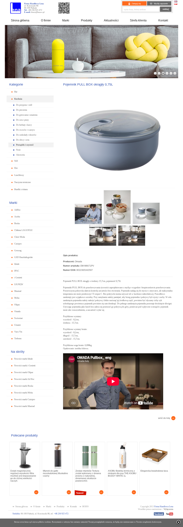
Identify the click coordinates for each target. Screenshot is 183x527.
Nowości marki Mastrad (24, 406)
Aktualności (111, 20)
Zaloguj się (136, 3)
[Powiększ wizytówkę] (64, 12)
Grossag (17, 250)
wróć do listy (164, 418)
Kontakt (163, 20)
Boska (17, 223)
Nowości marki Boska (23, 386)
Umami (17, 325)
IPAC (16, 271)
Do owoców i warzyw (25, 130)
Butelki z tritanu (21, 189)
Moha (16, 298)
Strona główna (20, 20)
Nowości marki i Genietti (24, 365)
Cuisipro (18, 243)
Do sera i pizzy (22, 120)
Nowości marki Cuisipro (24, 399)
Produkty (86, 20)
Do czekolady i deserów (26, 135)
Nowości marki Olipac (23, 372)
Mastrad (17, 291)
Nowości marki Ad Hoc (24, 379)
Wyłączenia (168, 509)
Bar (15, 92)
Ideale (16, 264)
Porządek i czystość (25, 145)
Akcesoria (20, 155)
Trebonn (17, 338)
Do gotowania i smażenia (26, 115)
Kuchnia (18, 99)
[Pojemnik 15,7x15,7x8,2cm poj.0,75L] (89, 223)
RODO (85, 506)
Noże (18, 150)
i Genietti (18, 277)
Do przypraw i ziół (24, 105)
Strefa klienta (138, 20)
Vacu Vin (18, 331)
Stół (16, 161)
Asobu (17, 216)
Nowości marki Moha (23, 392)
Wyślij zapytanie (161, 3)
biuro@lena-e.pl (37, 12)
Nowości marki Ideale (23, 359)
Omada (17, 311)
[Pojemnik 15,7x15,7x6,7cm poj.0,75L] (118, 186)
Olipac (17, 304)
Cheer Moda (19, 237)
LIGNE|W (18, 284)
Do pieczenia (21, 110)
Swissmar (18, 318)
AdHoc (17, 210)
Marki (65, 20)
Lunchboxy (19, 175)
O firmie (46, 20)
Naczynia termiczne (22, 182)
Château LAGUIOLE (23, 230)
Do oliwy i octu (22, 140)
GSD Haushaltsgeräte (23, 257)
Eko (16, 168)
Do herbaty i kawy (24, 125)
